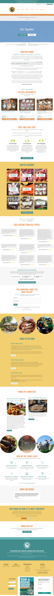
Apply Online (27, 529)
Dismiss (27, 19)
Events (32, 9)
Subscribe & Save (25, 135)
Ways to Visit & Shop (40, 548)
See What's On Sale (27, 212)
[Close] (52, 578)
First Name (15, 297)
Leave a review (30, 220)
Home (18, 9)
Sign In (44, 4)
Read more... (9, 430)
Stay (37, 9)
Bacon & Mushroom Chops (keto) (37, 398)
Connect (42, 9)
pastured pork (31, 57)
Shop (23, 9)
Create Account (49, 4)
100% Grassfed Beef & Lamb (15, 548)
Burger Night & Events (31, 548)
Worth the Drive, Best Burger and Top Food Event (28, 348)
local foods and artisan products (32, 553)
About (27, 9)
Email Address (16, 300)
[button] (9, 492)
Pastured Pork (24, 548)
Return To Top (27, 536)
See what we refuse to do (30, 483)
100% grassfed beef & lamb (20, 550)
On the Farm (22, 34)
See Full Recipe (31, 419)
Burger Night (40, 77)
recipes (25, 72)
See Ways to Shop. (27, 95)
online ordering (26, 71)
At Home (31, 34)
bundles (17, 72)
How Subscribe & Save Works (27, 282)
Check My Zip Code (27, 158)
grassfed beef (22, 57)
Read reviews (24, 220)
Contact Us (30, 516)
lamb (26, 57)
